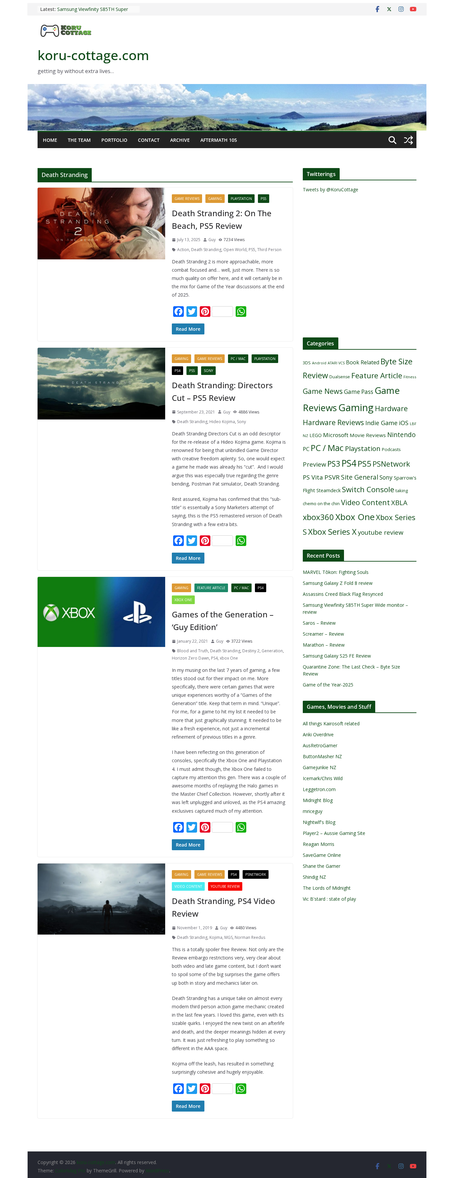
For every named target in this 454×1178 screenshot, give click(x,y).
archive (180, 140)
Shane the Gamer (321, 866)
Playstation (241, 198)
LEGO (315, 435)
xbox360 (318, 517)
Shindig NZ (314, 877)
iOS (403, 422)
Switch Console (368, 489)
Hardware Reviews (333, 422)
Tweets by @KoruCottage (330, 189)
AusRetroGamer (320, 745)
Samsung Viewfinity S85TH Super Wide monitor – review (92, 12)
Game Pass (358, 392)
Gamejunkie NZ (319, 767)
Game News (323, 391)
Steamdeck (328, 490)
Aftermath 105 (218, 140)
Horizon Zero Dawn (190, 658)
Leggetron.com (319, 789)
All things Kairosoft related (331, 723)
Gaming (215, 198)
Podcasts (391, 449)
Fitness (409, 376)
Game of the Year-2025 (328, 684)
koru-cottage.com (93, 55)
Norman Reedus (250, 937)
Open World (235, 249)
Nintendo (401, 434)
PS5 (264, 198)
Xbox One (183, 599)
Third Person (269, 249)
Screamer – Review (323, 634)
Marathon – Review (324, 645)
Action (183, 249)
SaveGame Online (322, 855)
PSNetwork (255, 874)
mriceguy (312, 811)
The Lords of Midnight (327, 888)
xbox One (229, 658)
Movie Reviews (368, 435)
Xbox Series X (332, 531)
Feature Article (211, 588)
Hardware (391, 408)
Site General (359, 477)
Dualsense (339, 377)
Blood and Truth (192, 651)
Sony (208, 370)
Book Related (362, 362)
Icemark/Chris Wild (323, 778)
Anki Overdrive (318, 734)
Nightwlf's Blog (319, 822)
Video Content (188, 886)
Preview (314, 464)
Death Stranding (206, 249)
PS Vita (313, 477)
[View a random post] (408, 140)
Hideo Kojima (222, 421)
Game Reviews (186, 198)
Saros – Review (319, 623)
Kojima (215, 937)
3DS (307, 363)
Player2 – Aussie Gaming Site (334, 833)
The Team (79, 140)
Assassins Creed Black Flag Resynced (343, 594)
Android (319, 363)
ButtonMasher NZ (322, 756)
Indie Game (381, 423)
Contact (149, 140)
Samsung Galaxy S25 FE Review (337, 656)
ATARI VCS (336, 363)
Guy (212, 239)
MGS (228, 937)
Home (50, 140)
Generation (272, 651)
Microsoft (335, 435)
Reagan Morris (318, 844)
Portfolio (114, 140)
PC (306, 449)
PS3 (333, 463)
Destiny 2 (251, 651)
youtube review (225, 886)
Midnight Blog (318, 800)
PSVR (332, 477)
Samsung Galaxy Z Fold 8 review (338, 583)
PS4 (177, 370)
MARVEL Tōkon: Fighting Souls (336, 572)
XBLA (399, 502)
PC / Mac (238, 358)
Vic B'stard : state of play (329, 899)
